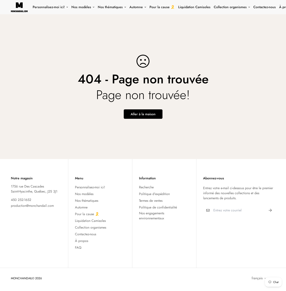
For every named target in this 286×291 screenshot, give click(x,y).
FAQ (78, 247)
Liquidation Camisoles (194, 7)
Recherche (146, 187)
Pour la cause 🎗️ (162, 7)
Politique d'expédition (154, 193)
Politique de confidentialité (158, 207)
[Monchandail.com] (19, 7)
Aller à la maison (143, 114)
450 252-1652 (21, 199)
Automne (136, 7)
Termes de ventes (150, 200)
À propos (81, 240)
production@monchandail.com (32, 205)
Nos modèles (81, 7)
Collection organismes (230, 7)
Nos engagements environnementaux (151, 216)
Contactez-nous (264, 7)
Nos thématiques (110, 7)
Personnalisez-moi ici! (49, 7)
